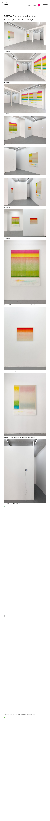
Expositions (23, 2)
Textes (34, 2)
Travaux (17, 2)
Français (45, 4)
